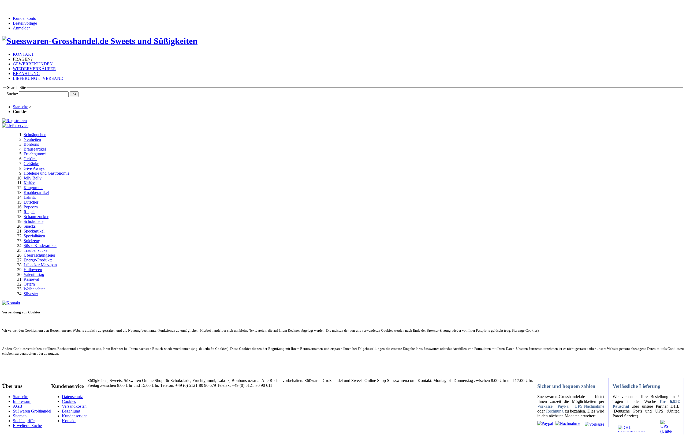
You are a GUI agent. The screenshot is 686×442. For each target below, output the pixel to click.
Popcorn (31, 207)
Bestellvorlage (25, 23)
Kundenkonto (24, 18)
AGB (17, 406)
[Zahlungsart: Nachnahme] (567, 423)
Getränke (31, 163)
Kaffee (29, 183)
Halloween (33, 269)
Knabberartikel (36, 192)
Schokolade (33, 221)
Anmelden (22, 28)
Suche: (12, 94)
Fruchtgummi (35, 154)
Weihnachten (35, 289)
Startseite (20, 106)
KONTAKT (23, 54)
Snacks (30, 226)
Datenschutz (72, 396)
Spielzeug (32, 240)
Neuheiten (32, 139)
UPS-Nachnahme (589, 406)
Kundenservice (74, 416)
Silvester (31, 293)
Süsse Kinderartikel (40, 245)
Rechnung (555, 411)
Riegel (29, 211)
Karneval (31, 279)
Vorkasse (545, 406)
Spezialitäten (34, 236)
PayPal (563, 406)
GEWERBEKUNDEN (33, 64)
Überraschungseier (39, 255)
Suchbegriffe (24, 420)
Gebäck (30, 158)
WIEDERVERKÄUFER (34, 68)
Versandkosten (74, 406)
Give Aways (34, 168)
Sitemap (20, 416)
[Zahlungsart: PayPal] (545, 423)
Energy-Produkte (38, 260)
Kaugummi (33, 187)
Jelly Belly (33, 178)
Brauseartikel (35, 149)
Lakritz (30, 197)
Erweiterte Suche (27, 425)
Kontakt (69, 420)
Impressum (22, 401)
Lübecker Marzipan (40, 265)
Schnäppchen (35, 134)
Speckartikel (34, 231)
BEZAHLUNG (26, 73)
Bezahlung (71, 411)
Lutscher (31, 202)
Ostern (29, 284)
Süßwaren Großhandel (32, 411)
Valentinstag (34, 274)
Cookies (69, 401)
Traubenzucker (36, 250)
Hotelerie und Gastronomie (46, 173)
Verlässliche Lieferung (637, 386)
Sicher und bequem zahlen (566, 386)
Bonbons (31, 144)
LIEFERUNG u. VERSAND (38, 78)
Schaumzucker (36, 216)
